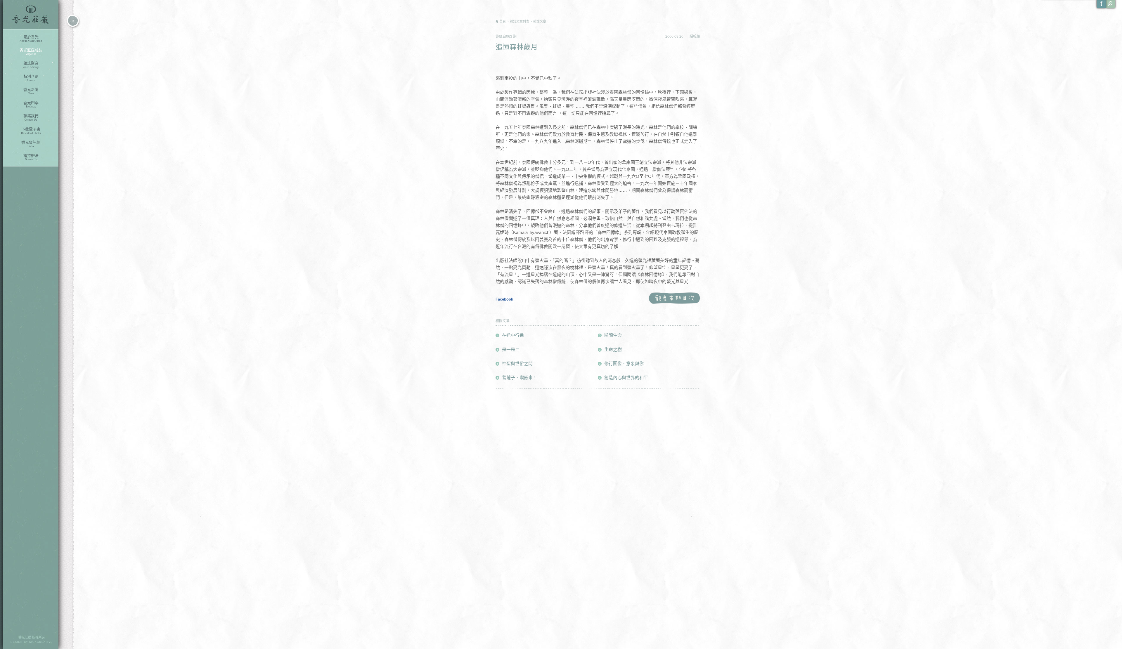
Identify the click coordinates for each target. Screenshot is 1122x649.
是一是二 (511, 349)
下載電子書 (31, 131)
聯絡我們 (31, 117)
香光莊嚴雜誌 (31, 51)
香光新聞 (31, 91)
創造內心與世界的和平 (626, 377)
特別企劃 (31, 78)
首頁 (502, 21)
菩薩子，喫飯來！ (519, 377)
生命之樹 (613, 349)
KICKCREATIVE (41, 642)
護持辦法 (31, 157)
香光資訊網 (30, 144)
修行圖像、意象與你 (624, 363)
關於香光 (31, 38)
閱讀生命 (613, 335)
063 (509, 36)
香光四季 (31, 104)
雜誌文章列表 (519, 21)
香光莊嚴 (30, 14)
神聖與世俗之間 (517, 363)
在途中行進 (513, 335)
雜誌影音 (30, 65)
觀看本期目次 (674, 298)
